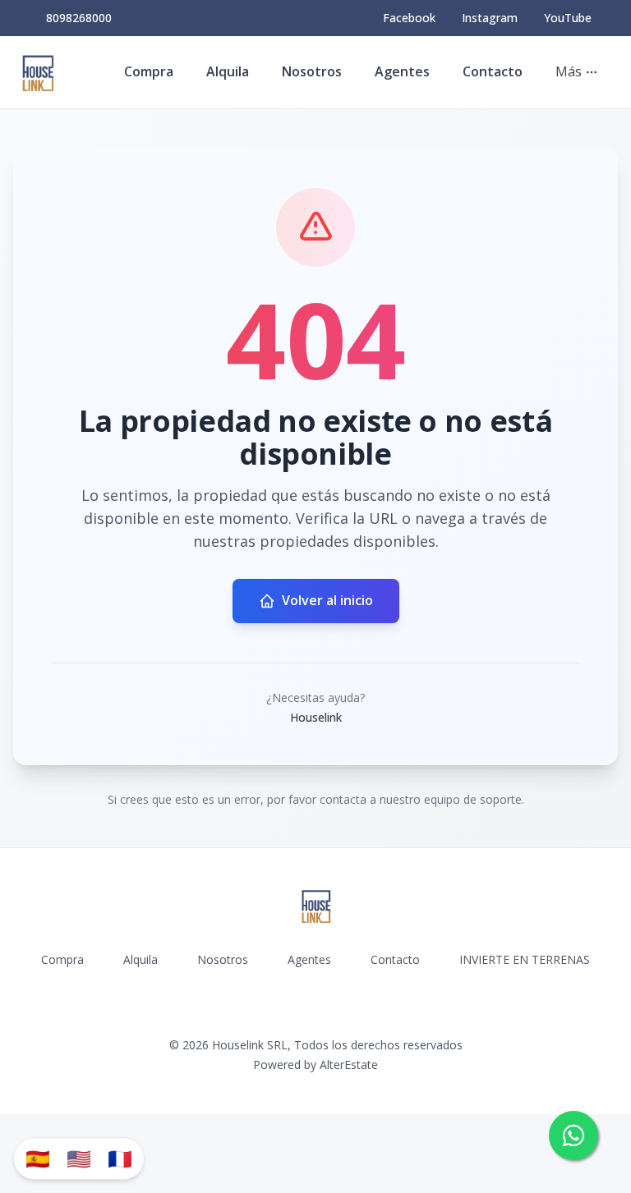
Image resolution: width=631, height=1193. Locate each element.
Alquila (227, 71)
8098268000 (79, 17)
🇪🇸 (37, 1158)
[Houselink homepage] (37, 72)
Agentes (402, 71)
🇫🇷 (120, 1158)
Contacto (493, 71)
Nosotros (312, 71)
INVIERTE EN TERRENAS (524, 959)
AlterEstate (349, 1064)
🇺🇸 (79, 1158)
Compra (148, 71)
